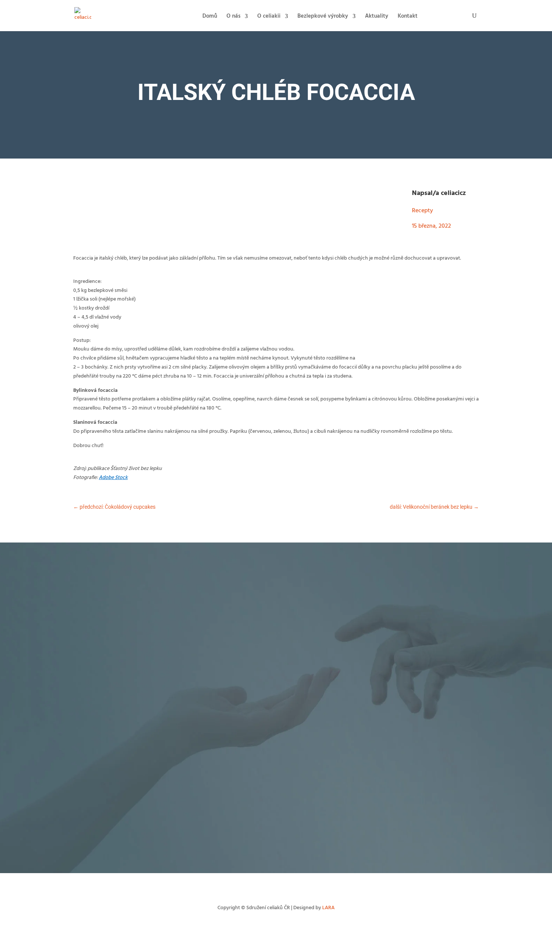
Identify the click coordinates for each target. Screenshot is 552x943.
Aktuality (376, 17)
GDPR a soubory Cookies (310, 838)
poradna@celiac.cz (402, 613)
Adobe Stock (113, 477)
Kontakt (408, 17)
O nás (233, 17)
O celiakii (269, 17)
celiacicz (453, 193)
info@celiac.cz (353, 777)
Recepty (422, 211)
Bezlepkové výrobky (322, 17)
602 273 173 (366, 613)
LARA (328, 908)
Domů (209, 17)
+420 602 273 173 (316, 777)
